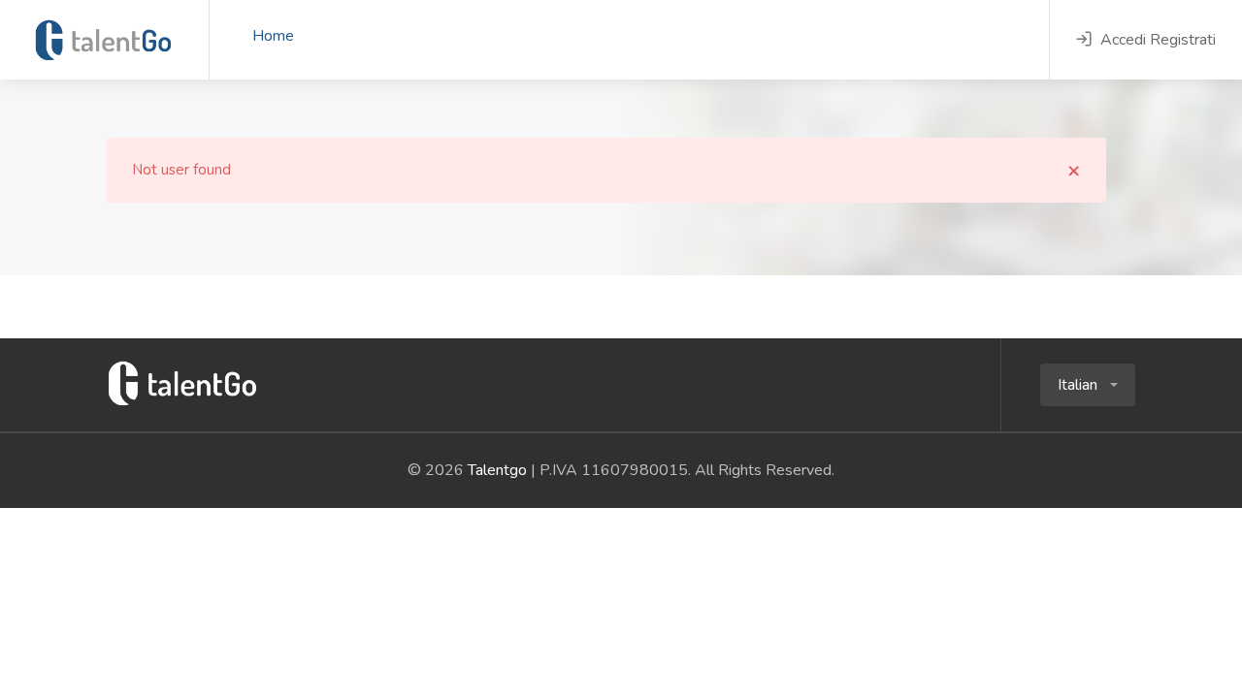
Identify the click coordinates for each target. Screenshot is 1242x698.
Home (273, 36)
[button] (1087, 385)
